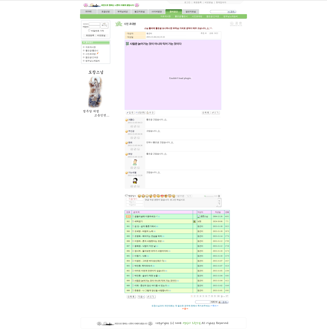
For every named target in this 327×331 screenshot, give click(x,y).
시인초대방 (197, 16)
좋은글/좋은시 (181, 16)
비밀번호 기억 (97, 31)
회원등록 (197, 2)
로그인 (187, 2)
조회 (227, 212)
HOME (88, 11)
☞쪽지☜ (214, 306)
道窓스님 (204, 216)
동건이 (149, 33)
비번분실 (209, 2)
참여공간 (174, 11)
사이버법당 (157, 11)
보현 (199, 221)
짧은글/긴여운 (212, 16)
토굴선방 (106, 11)
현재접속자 (221, 2)
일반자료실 (191, 11)
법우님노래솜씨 (230, 16)
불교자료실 (140, 11)
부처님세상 (123, 11)
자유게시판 (165, 16)
